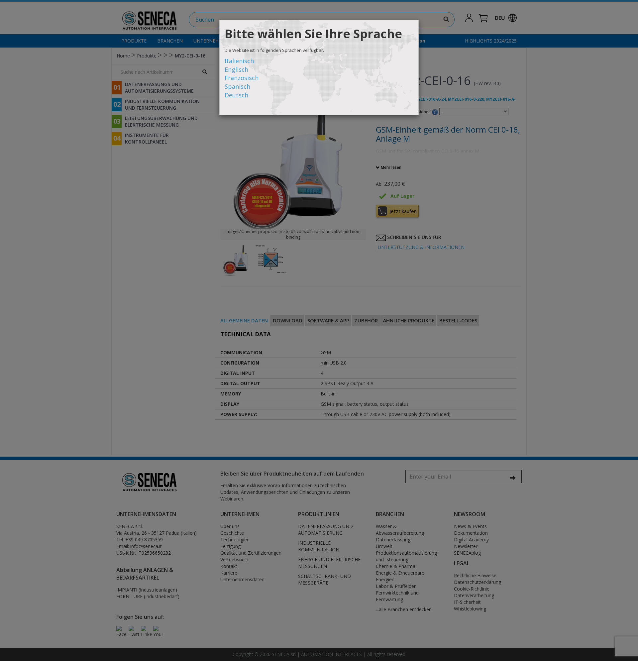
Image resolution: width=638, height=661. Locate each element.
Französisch (242, 78)
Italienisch (239, 61)
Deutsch (236, 95)
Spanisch (237, 86)
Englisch (236, 69)
